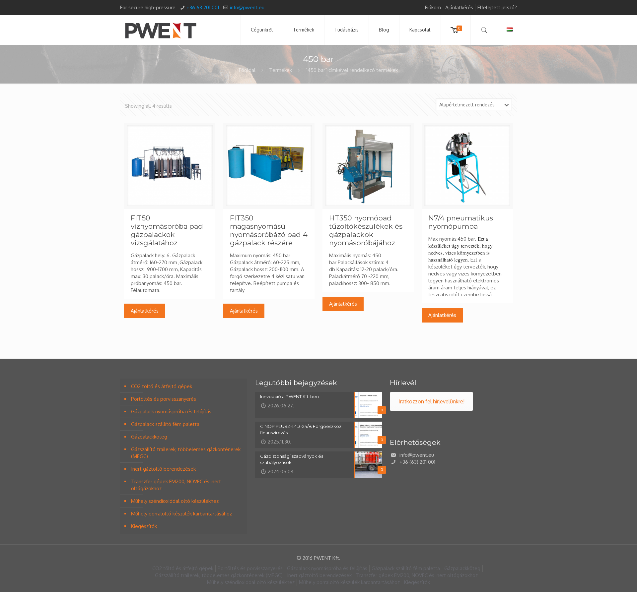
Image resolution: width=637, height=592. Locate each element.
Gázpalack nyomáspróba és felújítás (171, 411)
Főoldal (247, 70)
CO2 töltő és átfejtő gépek (161, 386)
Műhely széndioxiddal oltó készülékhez (175, 501)
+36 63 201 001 (202, 7)
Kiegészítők (144, 526)
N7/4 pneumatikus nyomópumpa (460, 222)
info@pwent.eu (247, 7)
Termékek (280, 70)
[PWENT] (160, 30)
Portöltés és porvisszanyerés (163, 399)
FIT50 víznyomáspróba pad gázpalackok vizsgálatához (167, 230)
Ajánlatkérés (459, 7)
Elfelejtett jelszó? (497, 7)
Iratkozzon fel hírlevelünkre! (431, 401)
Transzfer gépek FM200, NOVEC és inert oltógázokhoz (176, 485)
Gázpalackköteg (149, 437)
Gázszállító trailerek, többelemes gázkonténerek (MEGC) (186, 452)
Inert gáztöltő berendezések (163, 469)
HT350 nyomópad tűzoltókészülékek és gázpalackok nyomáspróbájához (365, 230)
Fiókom (433, 7)
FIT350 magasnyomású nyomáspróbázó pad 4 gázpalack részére (269, 230)
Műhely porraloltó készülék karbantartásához (181, 513)
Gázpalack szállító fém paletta (165, 424)
